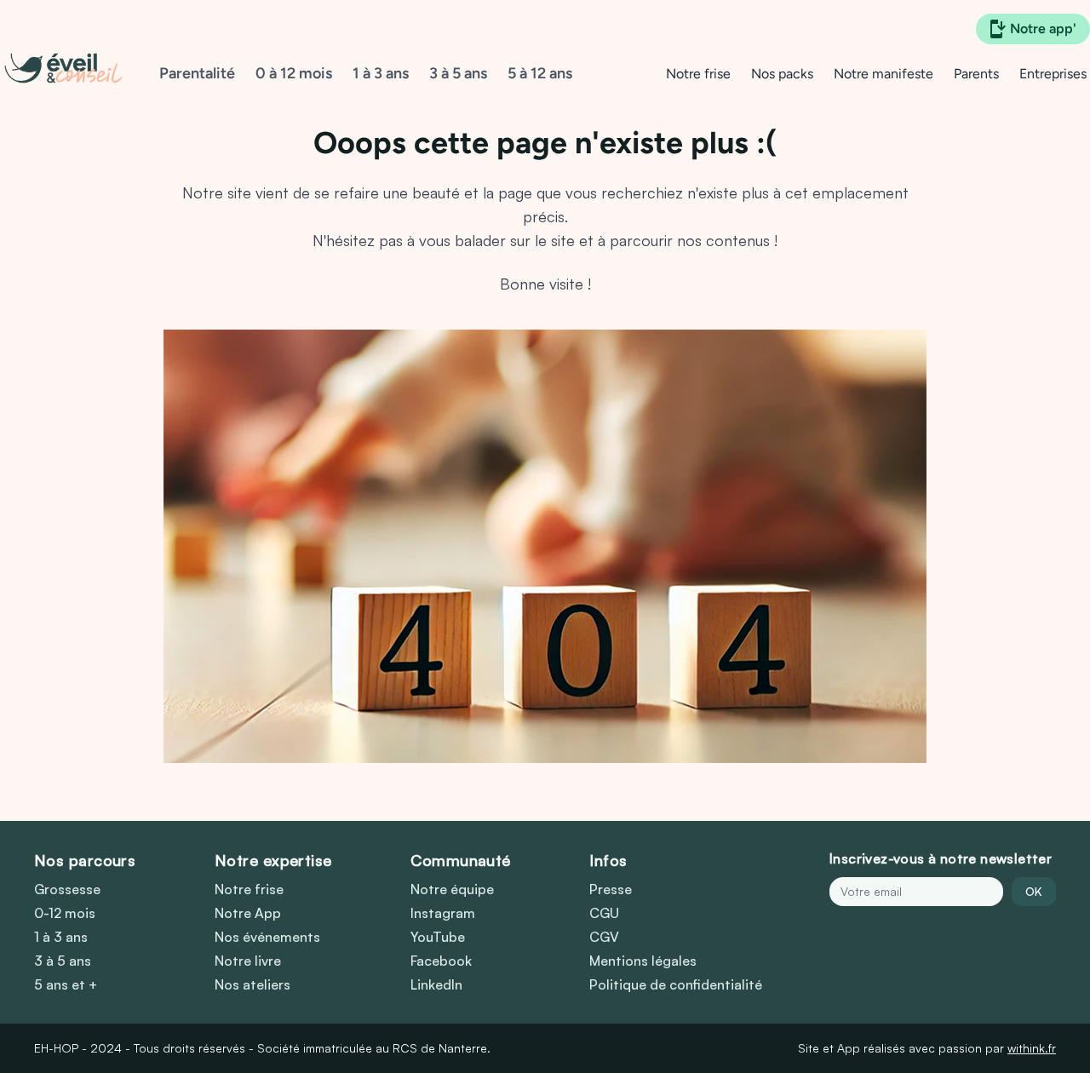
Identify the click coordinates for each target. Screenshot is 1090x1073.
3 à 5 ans (458, 73)
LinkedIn (436, 984)
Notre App (248, 912)
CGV (604, 936)
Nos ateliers (252, 984)
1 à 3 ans (381, 73)
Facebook (441, 960)
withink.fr (1031, 1048)
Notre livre (248, 960)
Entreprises (1053, 74)
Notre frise (698, 74)
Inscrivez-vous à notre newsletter (940, 858)
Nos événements (267, 936)
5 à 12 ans (540, 73)
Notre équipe (452, 889)
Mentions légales (643, 960)
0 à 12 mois (293, 73)
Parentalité (197, 73)
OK (1033, 891)
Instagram (442, 912)
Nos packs (782, 74)
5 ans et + (65, 984)
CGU (604, 912)
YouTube (437, 936)
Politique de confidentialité (675, 984)
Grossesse (67, 889)
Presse (610, 889)
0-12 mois (64, 912)
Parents (976, 74)
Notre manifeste (883, 74)
